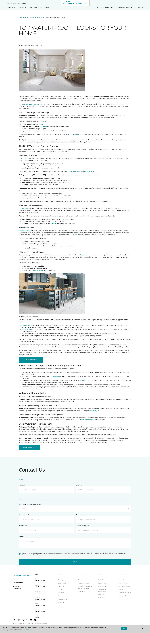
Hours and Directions (105, 7)
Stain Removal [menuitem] (102, 580)
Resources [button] (23, 7)
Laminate (22, 208)
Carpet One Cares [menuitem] (124, 586)
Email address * (80, 514)
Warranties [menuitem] (101, 594)
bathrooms (56, 376)
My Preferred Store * (82, 525)
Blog (40, 17)
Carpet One (22, 17)
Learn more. (27, 630)
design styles (94, 411)
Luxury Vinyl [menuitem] (62, 583)
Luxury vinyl (23, 158)
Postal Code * (23, 525)
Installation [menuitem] (101, 598)
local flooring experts (31, 104)
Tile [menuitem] (59, 596)
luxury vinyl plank (75, 171)
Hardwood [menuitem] (61, 586)
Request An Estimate (124, 7)
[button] (135, 8)
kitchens (44, 127)
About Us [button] (33, 7)
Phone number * (24, 514)
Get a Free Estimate (29, 447)
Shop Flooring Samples (30, 360)
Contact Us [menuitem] (45, 7)
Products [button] (11, 7)
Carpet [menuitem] (60, 589)
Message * (22, 536)
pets (42, 124)
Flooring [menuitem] (60, 580)
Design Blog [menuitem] (82, 591)
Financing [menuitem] (61, 602)
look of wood (38, 270)
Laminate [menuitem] (61, 593)
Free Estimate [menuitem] (62, 599)
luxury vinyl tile (89, 171)
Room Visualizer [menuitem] (83, 580)
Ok (124, 629)
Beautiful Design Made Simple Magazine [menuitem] (85, 587)
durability (54, 223)
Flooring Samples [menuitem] (83, 583)
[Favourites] (139, 8)
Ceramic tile (26, 325)
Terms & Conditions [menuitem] (125, 593)
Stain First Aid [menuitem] (102, 583)
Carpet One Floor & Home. (26, 623)
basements (82, 380)
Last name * (79, 485)
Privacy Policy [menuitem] (123, 596)
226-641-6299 (22, 3)
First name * (22, 485)
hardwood (75, 134)
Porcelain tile (26, 329)
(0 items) (142, 7)
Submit (75, 562)
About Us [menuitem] (121, 580)
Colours (74, 235)
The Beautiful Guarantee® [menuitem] (102, 590)
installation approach (88, 420)
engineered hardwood (80, 255)
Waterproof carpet (25, 230)
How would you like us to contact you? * (31, 504)
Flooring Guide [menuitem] (103, 586)
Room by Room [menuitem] (123, 583)
